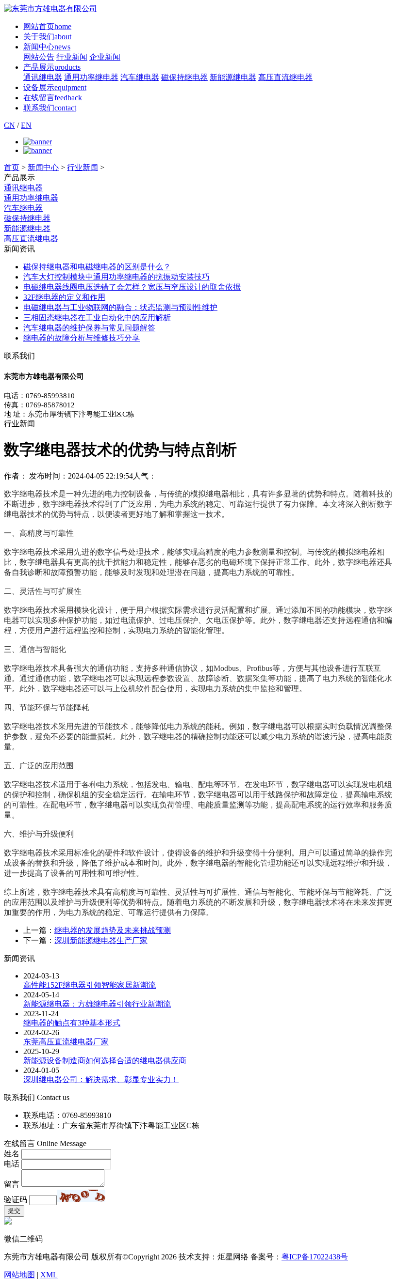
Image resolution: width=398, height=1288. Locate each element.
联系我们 (49, 108)
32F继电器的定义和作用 (64, 297)
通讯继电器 (42, 77)
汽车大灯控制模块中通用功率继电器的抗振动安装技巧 (116, 277)
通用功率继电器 (91, 77)
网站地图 (19, 1275)
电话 (11, 1164)
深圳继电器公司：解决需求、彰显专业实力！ (101, 1079)
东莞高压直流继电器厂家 (66, 1042)
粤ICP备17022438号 (315, 1257)
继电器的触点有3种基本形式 (71, 1023)
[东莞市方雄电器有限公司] (50, 8)
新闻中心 (46, 47)
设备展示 (54, 87)
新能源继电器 (233, 77)
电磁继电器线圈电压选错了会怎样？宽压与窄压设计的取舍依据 (132, 287)
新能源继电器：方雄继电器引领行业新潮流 (97, 1004)
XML (49, 1275)
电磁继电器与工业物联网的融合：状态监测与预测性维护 (120, 307)
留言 (11, 1184)
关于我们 (47, 36)
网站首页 (47, 26)
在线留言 (52, 97)
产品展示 (52, 67)
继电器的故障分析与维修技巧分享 (81, 338)
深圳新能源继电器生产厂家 (101, 940)
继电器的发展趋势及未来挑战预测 (112, 930)
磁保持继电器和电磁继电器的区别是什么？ (97, 267)
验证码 (15, 1199)
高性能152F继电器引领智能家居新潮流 (89, 985)
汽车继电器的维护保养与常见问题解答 (89, 328)
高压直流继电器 (285, 77)
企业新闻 (104, 57)
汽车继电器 (139, 77)
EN (26, 125)
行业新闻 (71, 57)
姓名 (11, 1153)
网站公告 (38, 57)
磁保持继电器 (184, 77)
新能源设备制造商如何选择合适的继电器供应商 (104, 1060)
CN (9, 125)
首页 (11, 167)
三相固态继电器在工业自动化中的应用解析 (97, 317)
